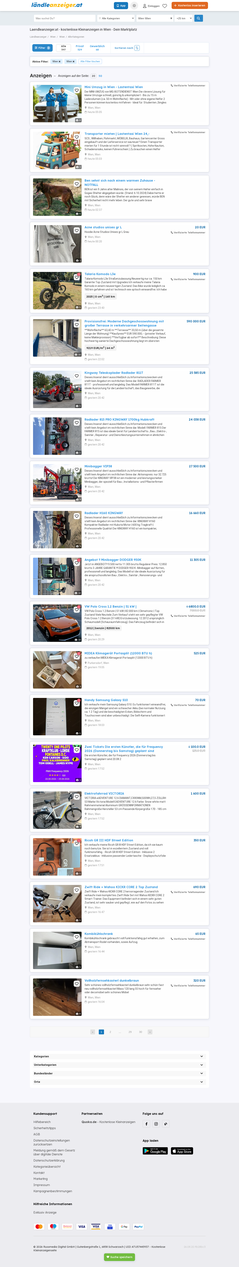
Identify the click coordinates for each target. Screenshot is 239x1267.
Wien (55, 61)
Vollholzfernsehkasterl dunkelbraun (112, 980)
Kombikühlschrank (99, 934)
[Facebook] (146, 1123)
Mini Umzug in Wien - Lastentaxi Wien (114, 87)
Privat (80, 48)
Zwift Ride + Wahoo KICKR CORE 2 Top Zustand (121, 887)
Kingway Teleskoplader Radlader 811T (114, 373)
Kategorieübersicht (46, 1166)
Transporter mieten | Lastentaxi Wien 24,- (117, 134)
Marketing (40, 1179)
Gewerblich (97, 48)
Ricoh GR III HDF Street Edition (109, 840)
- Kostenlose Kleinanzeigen (108, 1122)
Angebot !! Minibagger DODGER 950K (113, 560)
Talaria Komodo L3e (100, 274)
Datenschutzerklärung (49, 1160)
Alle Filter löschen (90, 61)
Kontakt (38, 1173)
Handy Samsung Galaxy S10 (106, 700)
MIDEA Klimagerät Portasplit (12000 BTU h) (118, 653)
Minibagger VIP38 (98, 466)
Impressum (41, 1185)
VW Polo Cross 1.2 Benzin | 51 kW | (110, 606)
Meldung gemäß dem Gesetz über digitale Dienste (54, 1152)
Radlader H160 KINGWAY (104, 513)
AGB (36, 1134)
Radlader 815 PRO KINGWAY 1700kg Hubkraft (119, 419)
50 (100, 76)
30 (140, 1031)
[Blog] (165, 1123)
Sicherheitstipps (44, 1128)
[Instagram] (156, 1123)
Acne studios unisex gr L (103, 227)
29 (130, 1031)
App (122, 5)
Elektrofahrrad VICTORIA (104, 793)
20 (93, 76)
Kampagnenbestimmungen (52, 1191)
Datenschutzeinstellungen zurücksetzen (51, 1142)
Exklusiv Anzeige (45, 1212)
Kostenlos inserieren (191, 5)
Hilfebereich (42, 1122)
